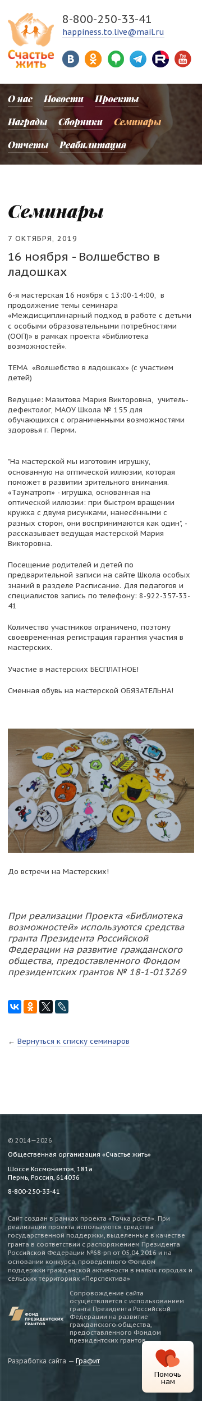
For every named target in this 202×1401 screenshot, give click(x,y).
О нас (20, 98)
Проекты (117, 98)
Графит (88, 1361)
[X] (46, 1007)
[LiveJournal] (61, 1007)
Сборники (80, 122)
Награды (27, 122)
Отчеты (28, 145)
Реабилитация (92, 145)
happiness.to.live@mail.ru (113, 32)
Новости (64, 98)
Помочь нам (167, 1378)
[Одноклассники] (30, 1007)
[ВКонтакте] (14, 1007)
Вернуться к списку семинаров (73, 1041)
